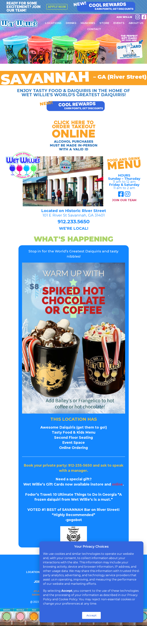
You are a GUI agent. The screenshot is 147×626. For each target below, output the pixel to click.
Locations (53, 23)
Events (118, 23)
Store (104, 23)
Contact (94, 29)
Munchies (88, 23)
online (117, 484)
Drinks (71, 23)
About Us (136, 23)
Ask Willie (124, 17)
